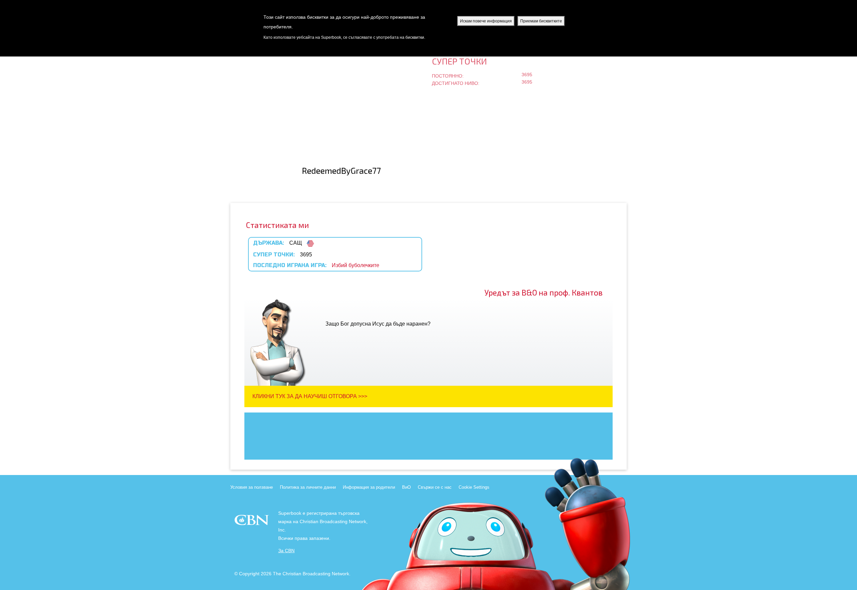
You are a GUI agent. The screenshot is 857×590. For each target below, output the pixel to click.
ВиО (406, 487)
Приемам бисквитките (541, 21)
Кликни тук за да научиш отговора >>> (309, 396)
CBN (252, 521)
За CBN (286, 550)
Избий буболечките (355, 265)
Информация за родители (369, 487)
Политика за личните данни (308, 487)
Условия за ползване (251, 487)
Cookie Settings (474, 487)
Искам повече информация (486, 21)
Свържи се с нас (435, 487)
